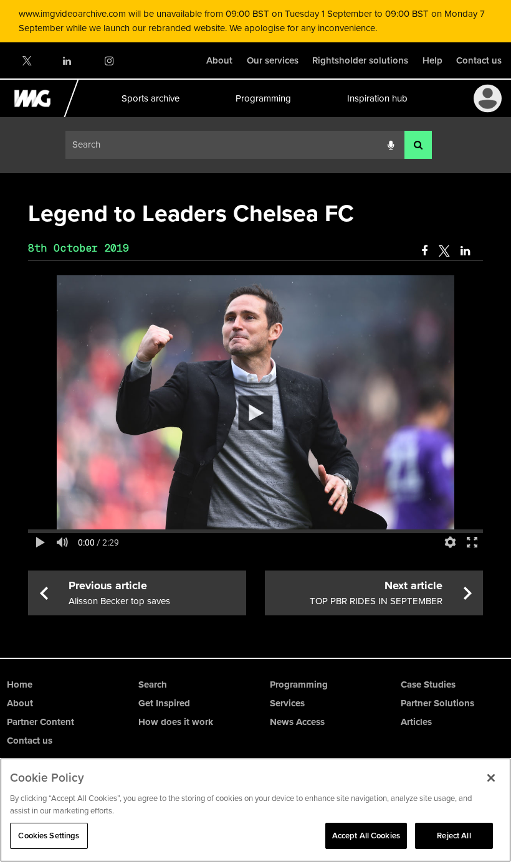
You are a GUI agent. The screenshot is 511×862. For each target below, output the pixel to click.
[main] (255, 406)
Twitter (26, 61)
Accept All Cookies (366, 835)
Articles (416, 722)
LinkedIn (67, 61)
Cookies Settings (48, 835)
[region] (255, 810)
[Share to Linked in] (466, 251)
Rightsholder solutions (360, 60)
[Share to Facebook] (424, 251)
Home (19, 684)
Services (287, 703)
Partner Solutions (437, 703)
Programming (262, 98)
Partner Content (40, 722)
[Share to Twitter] (444, 251)
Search (152, 684)
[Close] (491, 778)
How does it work (175, 722)
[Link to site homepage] (39, 114)
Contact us (479, 60)
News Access (297, 722)
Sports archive (150, 98)
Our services (272, 60)
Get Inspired (164, 703)
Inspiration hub (376, 98)
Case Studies (428, 684)
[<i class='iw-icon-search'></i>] (418, 145)
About (219, 60)
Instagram (109, 61)
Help (432, 60)
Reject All (453, 835)
